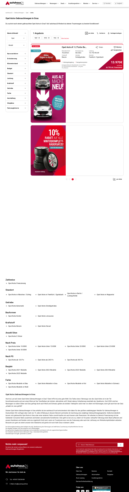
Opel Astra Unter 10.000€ (17, 346)
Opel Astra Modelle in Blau (18, 383)
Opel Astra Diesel (44, 326)
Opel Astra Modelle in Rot (76, 383)
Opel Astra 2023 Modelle (76, 370)
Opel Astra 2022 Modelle (47, 370)
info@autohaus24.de (21, 484)
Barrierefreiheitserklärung (84, 481)
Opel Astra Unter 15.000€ (47, 346)
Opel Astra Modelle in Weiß (18, 387)
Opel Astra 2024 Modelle (106, 370)
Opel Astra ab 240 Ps (46, 360)
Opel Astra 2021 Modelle (17, 370)
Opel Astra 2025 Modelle (17, 373)
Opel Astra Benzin (14, 326)
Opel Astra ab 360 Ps (75, 360)
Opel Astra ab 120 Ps (16, 360)
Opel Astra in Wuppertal (105, 295)
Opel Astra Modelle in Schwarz (108, 383)
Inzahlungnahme (97, 478)
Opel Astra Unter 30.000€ (17, 350)
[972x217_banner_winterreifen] (77, 150)
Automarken (96, 474)
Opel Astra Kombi (14, 316)
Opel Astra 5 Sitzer (15, 336)
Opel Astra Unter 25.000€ (106, 346)
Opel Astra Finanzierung (17, 283)
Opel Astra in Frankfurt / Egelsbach (50, 295)
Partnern (92, 451)
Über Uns (79, 471)
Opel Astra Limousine (46, 316)
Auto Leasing (80, 478)
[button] (17, 33)
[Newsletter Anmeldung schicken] (120, 445)
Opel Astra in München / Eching (19, 295)
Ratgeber (110, 474)
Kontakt (109, 471)
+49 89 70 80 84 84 (19, 479)
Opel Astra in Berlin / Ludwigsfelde (74, 294)
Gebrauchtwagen (81, 474)
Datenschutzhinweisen (116, 451)
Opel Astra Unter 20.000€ (76, 346)
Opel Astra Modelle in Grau (47, 383)
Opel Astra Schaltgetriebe (47, 306)
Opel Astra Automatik (16, 306)
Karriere (94, 471)
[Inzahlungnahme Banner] (77, 97)
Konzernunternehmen (81, 451)
